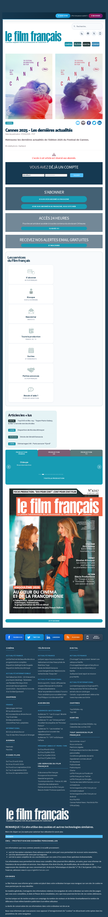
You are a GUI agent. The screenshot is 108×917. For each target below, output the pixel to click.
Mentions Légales (76, 747)
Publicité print (75, 768)
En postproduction (24, 463)
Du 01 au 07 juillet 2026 (47, 758)
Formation (96, 44)
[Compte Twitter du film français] (94, 33)
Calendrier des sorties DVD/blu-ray (83, 724)
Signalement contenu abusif (81, 759)
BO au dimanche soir (14, 711)
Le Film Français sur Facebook (81, 773)
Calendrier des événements (48, 784)
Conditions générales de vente (81, 756)
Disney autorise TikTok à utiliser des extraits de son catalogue (83, 690)
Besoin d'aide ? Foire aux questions (51, 790)
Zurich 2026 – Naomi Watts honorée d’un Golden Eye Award (20, 690)
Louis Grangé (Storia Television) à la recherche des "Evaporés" (51, 672)
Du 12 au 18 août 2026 (46, 749)
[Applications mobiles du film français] (100, 33)
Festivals (9, 747)
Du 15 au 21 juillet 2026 (46, 752)
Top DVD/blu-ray (76, 709)
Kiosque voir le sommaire (47, 775)
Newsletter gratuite (45, 778)
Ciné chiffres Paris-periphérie (17, 723)
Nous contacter (76, 744)
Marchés (9, 750)
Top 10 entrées (11, 717)
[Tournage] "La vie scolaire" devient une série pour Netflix (84, 660)
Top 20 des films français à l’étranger (20, 735)
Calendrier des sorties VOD (80, 727)
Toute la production (54, 478)
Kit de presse (75, 762)
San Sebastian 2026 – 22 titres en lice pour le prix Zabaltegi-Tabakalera (20, 678)
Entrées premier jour (13, 720)
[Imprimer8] (83, 123)
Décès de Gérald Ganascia (26, 437)
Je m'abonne (54, 621)
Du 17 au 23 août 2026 (14, 761)
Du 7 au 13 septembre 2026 (16, 770)
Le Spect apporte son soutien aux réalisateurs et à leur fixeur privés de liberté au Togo (51, 662)
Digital (86, 44)
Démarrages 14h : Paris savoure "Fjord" (30, 443)
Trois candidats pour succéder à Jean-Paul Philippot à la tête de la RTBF (52, 696)
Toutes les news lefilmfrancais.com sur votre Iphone (85, 783)
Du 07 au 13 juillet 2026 (46, 755)
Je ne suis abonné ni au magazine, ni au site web (54, 206)
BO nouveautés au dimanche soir (18, 714)
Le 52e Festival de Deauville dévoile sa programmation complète (20, 660)
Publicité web (75, 765)
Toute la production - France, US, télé (52, 781)
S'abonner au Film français (48, 773)
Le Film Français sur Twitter (80, 776)
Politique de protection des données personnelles (84, 751)
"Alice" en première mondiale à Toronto (53, 692)
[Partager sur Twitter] (94, 123)
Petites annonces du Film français (51, 787)
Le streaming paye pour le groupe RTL (84, 686)
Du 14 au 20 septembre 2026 (17, 773)
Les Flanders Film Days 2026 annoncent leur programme (17, 684)
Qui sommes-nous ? (78, 741)
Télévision (78, 44)
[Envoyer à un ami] (78, 123)
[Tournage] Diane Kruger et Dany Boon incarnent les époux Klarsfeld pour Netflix (84, 668)
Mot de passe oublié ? (79, 16)
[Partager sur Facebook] (88, 123)
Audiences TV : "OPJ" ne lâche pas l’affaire (50, 738)
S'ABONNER (95, 16)
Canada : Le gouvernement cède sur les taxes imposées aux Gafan (84, 696)
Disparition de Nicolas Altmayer (27, 430)
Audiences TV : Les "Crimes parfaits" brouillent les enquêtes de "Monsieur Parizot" (52, 723)
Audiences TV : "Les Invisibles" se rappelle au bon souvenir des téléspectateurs (50, 731)
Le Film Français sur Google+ (81, 779)
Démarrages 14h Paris (14, 708)
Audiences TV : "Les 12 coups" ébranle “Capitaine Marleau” (52, 715)
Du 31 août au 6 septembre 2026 (18, 767)
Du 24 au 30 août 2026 (15, 764)
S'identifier (63, 16)
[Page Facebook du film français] (87, 33)
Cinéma (68, 44)
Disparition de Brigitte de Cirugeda (19, 665)
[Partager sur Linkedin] (99, 123)
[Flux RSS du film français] (81, 33)
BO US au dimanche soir (15, 732)
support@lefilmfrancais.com (38, 870)
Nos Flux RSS (75, 800)
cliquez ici (54, 228)
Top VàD (73, 712)
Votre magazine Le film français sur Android (83, 795)
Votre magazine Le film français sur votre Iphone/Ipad (83, 789)
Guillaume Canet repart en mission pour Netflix (83, 675)
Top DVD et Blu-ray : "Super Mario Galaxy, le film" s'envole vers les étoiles (30, 422)
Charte (72, 770)
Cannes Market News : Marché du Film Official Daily (84, 803)
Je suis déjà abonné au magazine (54, 199)
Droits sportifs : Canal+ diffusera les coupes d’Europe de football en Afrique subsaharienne (52, 686)
